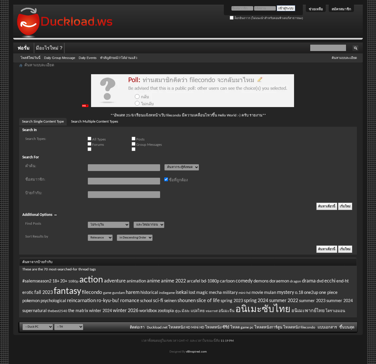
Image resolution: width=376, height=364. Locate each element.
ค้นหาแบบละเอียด (344, 58)
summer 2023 (312, 301)
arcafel (193, 281)
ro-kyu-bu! (108, 301)
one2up (311, 292)
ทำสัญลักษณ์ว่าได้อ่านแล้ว (118, 58)
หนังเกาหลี (212, 311)
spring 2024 (256, 301)
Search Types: (35, 139)
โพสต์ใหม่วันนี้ (31, 58)
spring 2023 (232, 301)
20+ (63, 281)
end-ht (342, 281)
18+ (55, 281)
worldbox (148, 311)
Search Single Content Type (43, 121)
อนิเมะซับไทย (263, 309)
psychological (53, 301)
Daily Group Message (59, 58)
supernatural (34, 311)
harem (133, 292)
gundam (118, 293)
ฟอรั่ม (24, 47)
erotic (27, 292)
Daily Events (88, 58)
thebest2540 (57, 311)
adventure (115, 281)
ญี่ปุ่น (178, 311)
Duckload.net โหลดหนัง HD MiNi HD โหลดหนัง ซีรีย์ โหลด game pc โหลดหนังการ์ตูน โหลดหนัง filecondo (231, 327)
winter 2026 (125, 311)
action (91, 280)
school (146, 301)
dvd (320, 281)
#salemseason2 (36, 281)
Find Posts (33, 224)
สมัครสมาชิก (341, 9)
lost (192, 292)
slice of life (208, 301)
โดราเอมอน (335, 311)
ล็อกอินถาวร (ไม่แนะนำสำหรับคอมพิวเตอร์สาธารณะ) (268, 18)
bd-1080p (210, 281)
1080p (73, 281)
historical (149, 292)
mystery (285, 292)
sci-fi (158, 301)
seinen (170, 301)
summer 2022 (283, 301)
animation (136, 281)
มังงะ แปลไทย (193, 311)
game (107, 293)
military (230, 292)
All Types (98, 139)
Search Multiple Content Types (94, 121)
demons (261, 281)
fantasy (67, 291)
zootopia (166, 311)
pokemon (31, 301)
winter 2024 (100, 311)
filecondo (92, 292)
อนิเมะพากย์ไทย (308, 311)
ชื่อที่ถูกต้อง (178, 180)
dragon (295, 281)
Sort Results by (36, 236)
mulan (270, 292)
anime (153, 281)
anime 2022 (173, 281)
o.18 (299, 292)
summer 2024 (339, 301)
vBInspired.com (196, 351)
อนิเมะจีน (226, 311)
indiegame (167, 293)
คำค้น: (30, 166)
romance (129, 301)
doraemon (279, 281)
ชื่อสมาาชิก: (35, 180)
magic (202, 292)
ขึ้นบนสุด (346, 327)
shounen (186, 301)
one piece (328, 292)
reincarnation (81, 301)
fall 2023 (43, 292)
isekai (182, 292)
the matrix (78, 311)
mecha (215, 292)
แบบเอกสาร (327, 327)
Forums (97, 145)
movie (257, 292)
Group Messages (148, 145)
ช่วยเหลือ (316, 9)
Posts (140, 139)
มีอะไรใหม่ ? (49, 47)
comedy (244, 281)
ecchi (329, 281)
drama (309, 281)
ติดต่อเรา (137, 327)
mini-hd (245, 293)
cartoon (227, 281)
